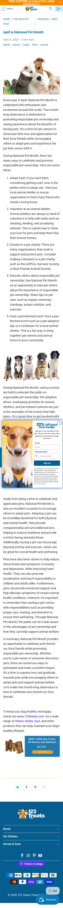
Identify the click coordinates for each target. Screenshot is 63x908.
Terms (44, 483)
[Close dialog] (59, 423)
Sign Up (46, 463)
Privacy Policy (37, 483)
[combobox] (37, 456)
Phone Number (41, 452)
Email (37, 443)
